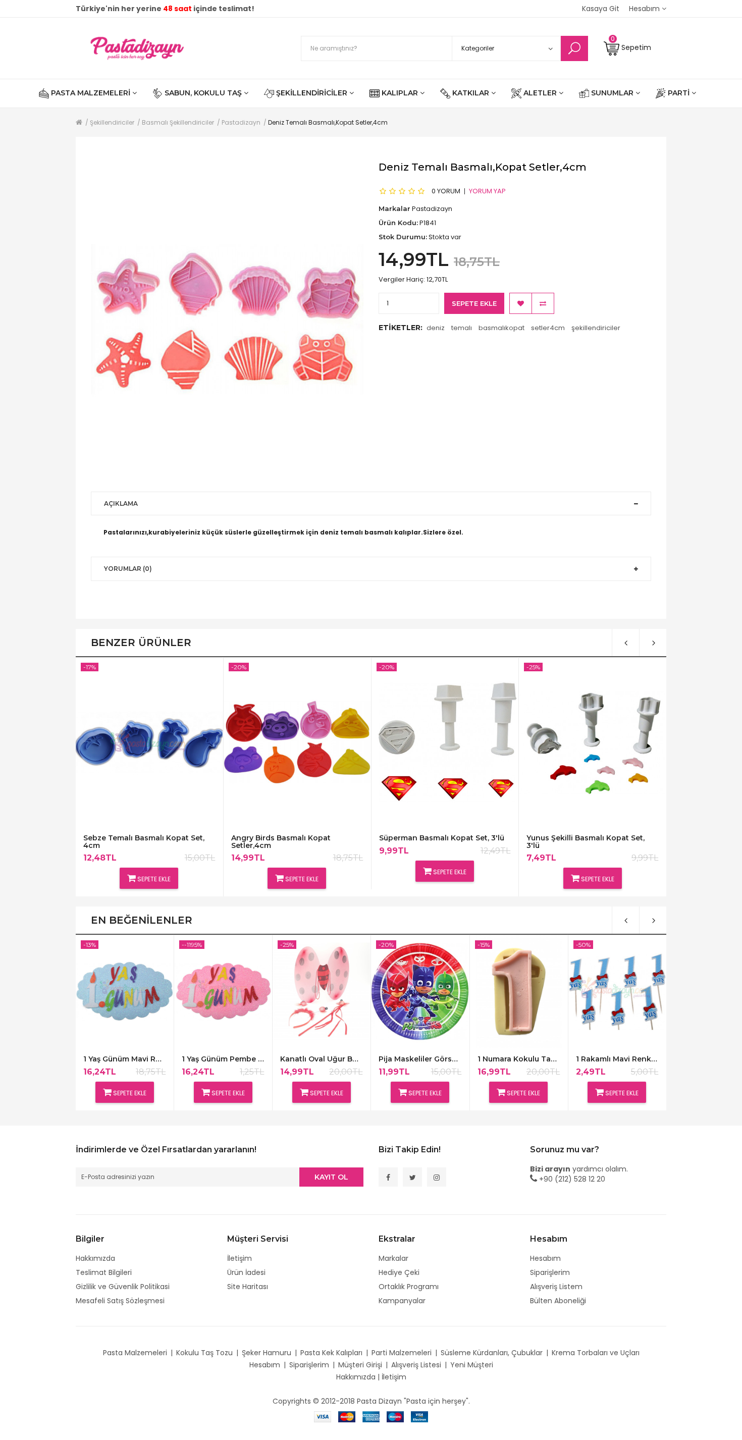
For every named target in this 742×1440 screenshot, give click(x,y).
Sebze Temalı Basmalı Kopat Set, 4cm (143, 841)
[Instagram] (436, 1177)
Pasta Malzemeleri (135, 1353)
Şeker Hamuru (266, 1353)
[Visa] (322, 1416)
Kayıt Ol (331, 1177)
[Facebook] (388, 1177)
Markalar (393, 1258)
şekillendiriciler (595, 328)
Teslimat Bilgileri (104, 1272)
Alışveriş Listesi (416, 1365)
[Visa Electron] (419, 1416)
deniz (436, 328)
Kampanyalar (402, 1301)
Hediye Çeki (399, 1272)
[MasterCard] (346, 1416)
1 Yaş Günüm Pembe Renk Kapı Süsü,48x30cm (223, 1059)
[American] (371, 1416)
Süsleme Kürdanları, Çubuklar (492, 1353)
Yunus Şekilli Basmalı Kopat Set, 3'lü (585, 841)
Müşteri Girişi (360, 1365)
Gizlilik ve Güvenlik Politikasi (123, 1287)
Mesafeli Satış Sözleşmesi (120, 1301)
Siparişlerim (550, 1272)
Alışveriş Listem (556, 1287)
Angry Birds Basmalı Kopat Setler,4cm (281, 841)
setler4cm (548, 328)
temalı (461, 328)
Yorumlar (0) (128, 568)
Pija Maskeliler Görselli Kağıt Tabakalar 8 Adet (420, 1059)
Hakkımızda (95, 1258)
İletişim (239, 1258)
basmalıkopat (501, 328)
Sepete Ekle (474, 303)
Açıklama (121, 503)
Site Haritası (247, 1287)
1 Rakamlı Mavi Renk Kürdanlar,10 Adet (617, 1059)
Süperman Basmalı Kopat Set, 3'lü (441, 838)
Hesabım (545, 1258)
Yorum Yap (487, 191)
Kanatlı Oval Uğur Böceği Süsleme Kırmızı (321, 1059)
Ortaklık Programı (409, 1287)
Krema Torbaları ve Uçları (596, 1353)
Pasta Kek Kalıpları (331, 1353)
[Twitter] (412, 1177)
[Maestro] (395, 1416)
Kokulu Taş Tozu (204, 1353)
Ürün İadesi (246, 1272)
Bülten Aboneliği (558, 1301)
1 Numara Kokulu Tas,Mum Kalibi (519, 1059)
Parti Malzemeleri (402, 1353)
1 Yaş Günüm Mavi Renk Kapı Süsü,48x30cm (124, 1059)
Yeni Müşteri (471, 1365)
